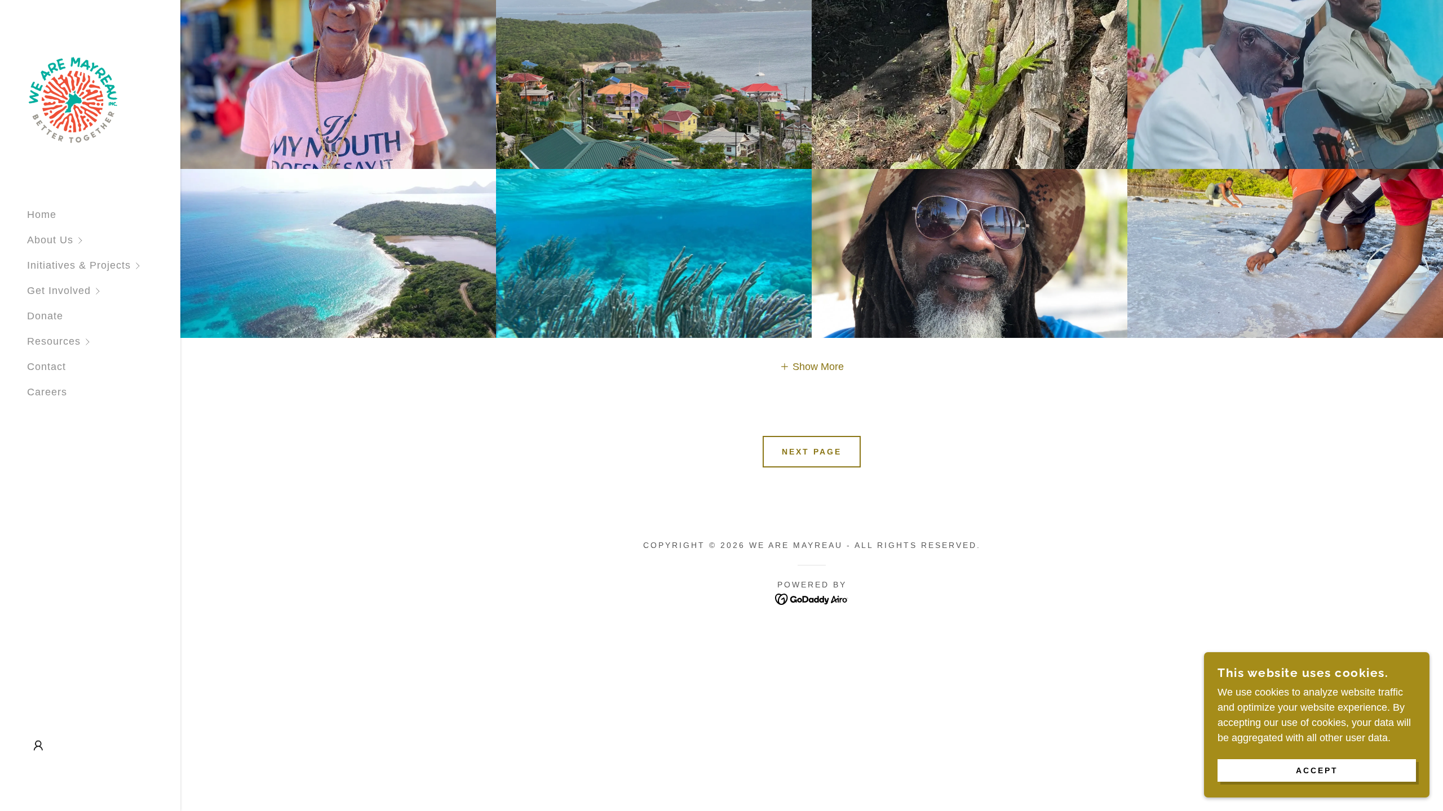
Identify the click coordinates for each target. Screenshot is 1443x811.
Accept (1317, 770)
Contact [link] (46, 366)
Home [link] (41, 214)
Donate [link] (45, 316)
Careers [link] (47, 392)
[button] (103, 240)
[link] (73, 99)
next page (812, 451)
